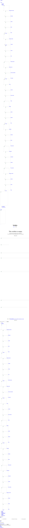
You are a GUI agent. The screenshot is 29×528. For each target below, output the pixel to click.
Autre (6, 190)
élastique (12, 117)
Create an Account (2, 523)
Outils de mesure (12, 61)
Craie (8, 374)
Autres (6, 33)
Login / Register (3, 515)
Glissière (12, 162)
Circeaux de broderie (13, 72)
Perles (11, 32)
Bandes (10, 106)
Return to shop (15, 235)
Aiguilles (12, 44)
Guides (11, 184)
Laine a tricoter (12, 95)
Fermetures (10, 151)
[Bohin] (14, 307)
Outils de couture (11, 38)
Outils (8, 346)
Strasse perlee (12, 145)
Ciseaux (11, 50)
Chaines (11, 21)
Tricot (10, 84)
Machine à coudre (11, 173)
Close (0, 517)
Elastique (12, 134)
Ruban (11, 140)
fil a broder (9, 397)
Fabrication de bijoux (11, 10)
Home (14, 226)
